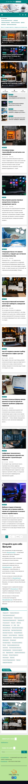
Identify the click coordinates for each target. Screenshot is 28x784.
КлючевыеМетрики (18, 632)
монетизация (6, 657)
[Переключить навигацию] (25, 15)
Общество (6, 79)
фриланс (22, 22)
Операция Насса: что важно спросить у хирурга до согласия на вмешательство (15, 83)
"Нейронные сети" (18, 617)
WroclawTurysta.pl (11, 552)
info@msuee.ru (4, 742)
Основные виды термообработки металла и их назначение (13, 40)
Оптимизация (13, 640)
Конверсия (5, 635)
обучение (12, 657)
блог (4, 652)
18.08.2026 (6, 42)
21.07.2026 (7, 85)
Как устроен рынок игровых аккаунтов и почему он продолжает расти (12, 56)
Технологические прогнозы (15, 647)
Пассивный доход (6, 642)
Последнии (5, 91)
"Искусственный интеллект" (6, 20)
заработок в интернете (15, 22)
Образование (6, 640)
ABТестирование (6, 625)
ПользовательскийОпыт (17, 642)
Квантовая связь (6, 630)
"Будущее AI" (5, 612)
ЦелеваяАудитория (7, 650)
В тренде (23, 91)
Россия (4, 645)
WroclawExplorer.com (7, 599)
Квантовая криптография (17, 627)
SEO (18, 625)
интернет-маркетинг (13, 655)
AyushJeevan (4, 761)
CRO (15, 625)
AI (11, 625)
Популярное (15, 91)
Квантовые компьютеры (11, 24)
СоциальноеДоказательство (13, 645)
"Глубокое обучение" (14, 612)
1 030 (17, 536)
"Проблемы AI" (21, 620)
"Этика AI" (13, 622)
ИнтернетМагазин (6, 627)
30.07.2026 (6, 58)
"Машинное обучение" (5, 22)
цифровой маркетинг (7, 662)
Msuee (12, 42)
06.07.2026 (5, 308)
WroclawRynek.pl (17, 578)
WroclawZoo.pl (14, 588)
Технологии (3, 24)
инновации (16, 20)
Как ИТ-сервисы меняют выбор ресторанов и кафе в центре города (13, 354)
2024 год (19, 622)
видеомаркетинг (9, 652)
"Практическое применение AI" (9, 620)
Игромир (4, 52)
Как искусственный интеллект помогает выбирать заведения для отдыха (17, 119)
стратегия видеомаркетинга (9, 660)
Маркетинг (21, 635)
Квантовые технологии (8, 632)
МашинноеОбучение (7, 637)
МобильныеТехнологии (18, 637)
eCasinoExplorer (5, 757)
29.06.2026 (5, 462)
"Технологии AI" (6, 622)
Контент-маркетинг (13, 635)
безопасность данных (17, 650)
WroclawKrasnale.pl (7, 567)
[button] (20, 14)
